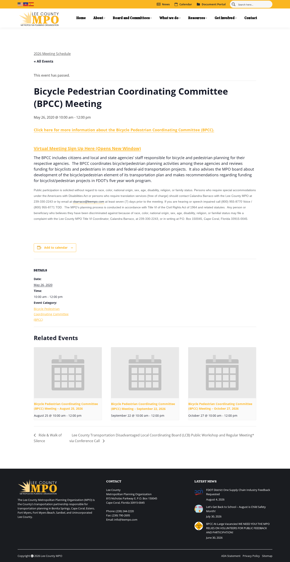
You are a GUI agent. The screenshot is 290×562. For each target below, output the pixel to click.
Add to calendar (56, 247)
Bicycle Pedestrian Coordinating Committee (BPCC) (51, 314)
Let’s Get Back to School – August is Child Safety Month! (236, 509)
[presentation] (68, 372)
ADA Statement (231, 556)
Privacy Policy (251, 556)
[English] (20, 4)
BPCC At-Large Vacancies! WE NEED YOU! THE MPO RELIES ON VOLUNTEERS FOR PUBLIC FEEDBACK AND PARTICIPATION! (238, 528)
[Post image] (198, 492)
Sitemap (267, 556)
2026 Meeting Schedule (52, 53)
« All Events (43, 61)
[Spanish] (31, 4)
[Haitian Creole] (26, 4)
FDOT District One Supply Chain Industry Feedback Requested (238, 492)
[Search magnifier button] (233, 4)
